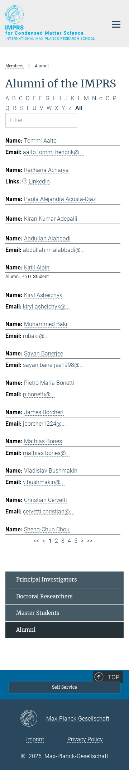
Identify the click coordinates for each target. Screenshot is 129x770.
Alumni (25, 629)
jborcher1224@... (44, 423)
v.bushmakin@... (44, 482)
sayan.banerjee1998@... (53, 365)
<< (36, 540)
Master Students (37, 612)
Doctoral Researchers (44, 596)
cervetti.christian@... (48, 511)
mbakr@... (36, 336)
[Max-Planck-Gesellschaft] (33, 718)
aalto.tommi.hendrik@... (53, 152)
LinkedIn (39, 181)
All (78, 108)
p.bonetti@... (39, 394)
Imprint (35, 739)
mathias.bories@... (46, 453)
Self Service (64, 687)
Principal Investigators (46, 579)
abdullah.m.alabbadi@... (54, 250)
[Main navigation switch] (116, 24)
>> (89, 540)
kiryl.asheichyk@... (46, 306)
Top (113, 677)
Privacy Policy (85, 739)
